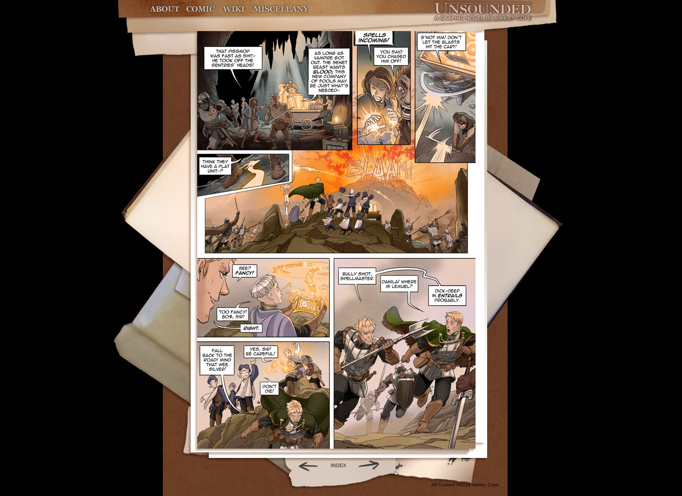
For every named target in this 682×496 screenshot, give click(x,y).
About (165, 9)
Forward (371, 465)
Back (304, 465)
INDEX (338, 465)
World (234, 9)
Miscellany (281, 9)
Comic (201, 9)
